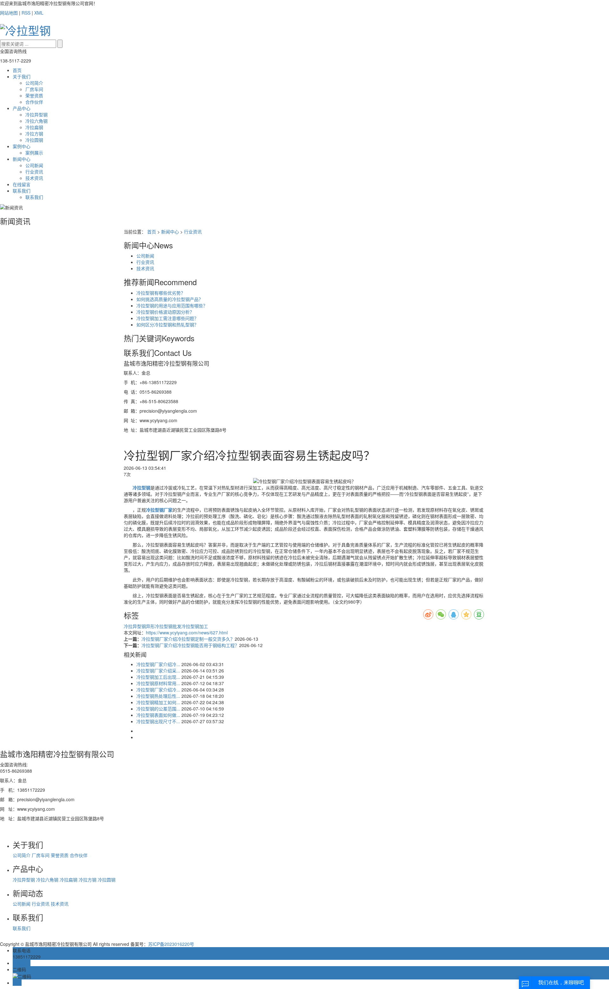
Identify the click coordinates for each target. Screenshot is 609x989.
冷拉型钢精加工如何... (158, 702)
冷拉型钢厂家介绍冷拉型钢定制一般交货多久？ (188, 639)
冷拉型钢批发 (168, 626)
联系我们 (21, 190)
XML (38, 13)
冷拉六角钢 (36, 121)
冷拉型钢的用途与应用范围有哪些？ (171, 305)
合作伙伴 (34, 102)
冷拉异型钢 (36, 114)
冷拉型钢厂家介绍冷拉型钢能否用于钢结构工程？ (190, 645)
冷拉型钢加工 (194, 626)
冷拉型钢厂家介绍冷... (158, 664)
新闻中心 (21, 159)
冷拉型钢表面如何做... (158, 715)
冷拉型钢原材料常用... (158, 683)
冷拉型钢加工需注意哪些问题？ (167, 318)
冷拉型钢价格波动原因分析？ (165, 312)
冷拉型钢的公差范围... (158, 708)
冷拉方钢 (34, 133)
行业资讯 (34, 171)
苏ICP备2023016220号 (171, 944)
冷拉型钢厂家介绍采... (158, 670)
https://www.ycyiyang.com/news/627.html (187, 632)
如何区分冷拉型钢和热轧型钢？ (167, 324)
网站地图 (9, 13)
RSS (26, 13)
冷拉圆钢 (34, 140)
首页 (17, 70)
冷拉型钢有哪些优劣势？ (160, 293)
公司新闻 (34, 165)
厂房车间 (34, 89)
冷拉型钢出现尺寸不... (158, 721)
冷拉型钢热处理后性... (158, 696)
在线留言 (21, 184)
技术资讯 (34, 178)
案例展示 (34, 152)
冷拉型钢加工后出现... (158, 677)
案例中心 (21, 146)
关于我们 (21, 76)
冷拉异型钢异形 (139, 626)
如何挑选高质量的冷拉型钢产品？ (169, 299)
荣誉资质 (34, 95)
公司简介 (34, 83)
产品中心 (21, 108)
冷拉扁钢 (34, 127)
